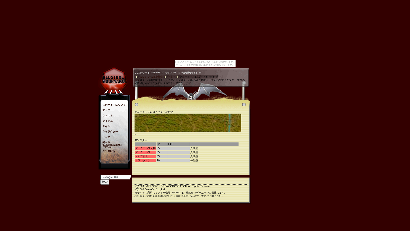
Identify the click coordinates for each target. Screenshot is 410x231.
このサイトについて (114, 104)
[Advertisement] (267, 132)
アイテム (107, 120)
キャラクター (110, 131)
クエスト (107, 115)
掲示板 (106, 142)
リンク (106, 136)
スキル (106, 126)
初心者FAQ (108, 150)
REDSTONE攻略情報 (151, 76)
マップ (106, 110)
